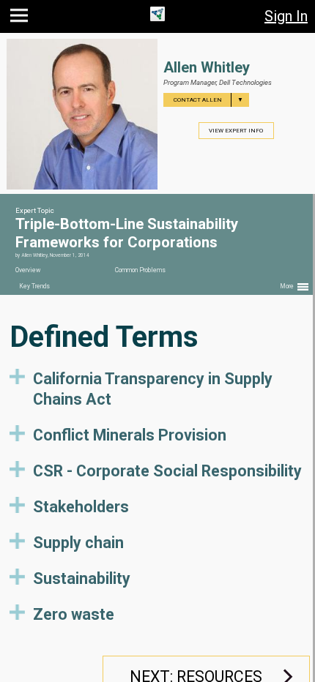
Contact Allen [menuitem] (208, 100)
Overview (27, 270)
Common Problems (140, 270)
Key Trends (34, 286)
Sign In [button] (286, 16)
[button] (21, 18)
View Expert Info (236, 130)
